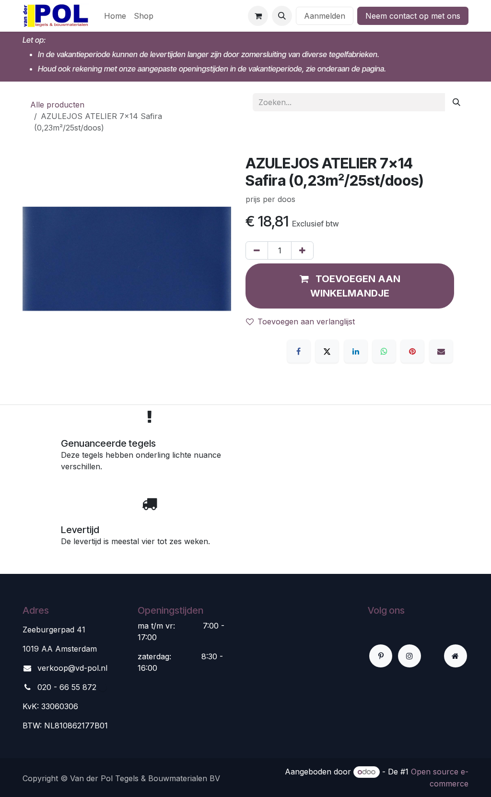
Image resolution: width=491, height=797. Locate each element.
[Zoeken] (456, 102)
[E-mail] (441, 351)
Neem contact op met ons (412, 16)
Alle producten (57, 104)
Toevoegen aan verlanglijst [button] (306, 321)
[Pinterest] (412, 351)
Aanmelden (324, 16)
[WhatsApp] (384, 351)
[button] (282, 16)
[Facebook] (298, 351)
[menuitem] (115, 15)
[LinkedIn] (355, 351)
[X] (327, 351)
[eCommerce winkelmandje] (258, 16)
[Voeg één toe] (302, 250)
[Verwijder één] (257, 250)
